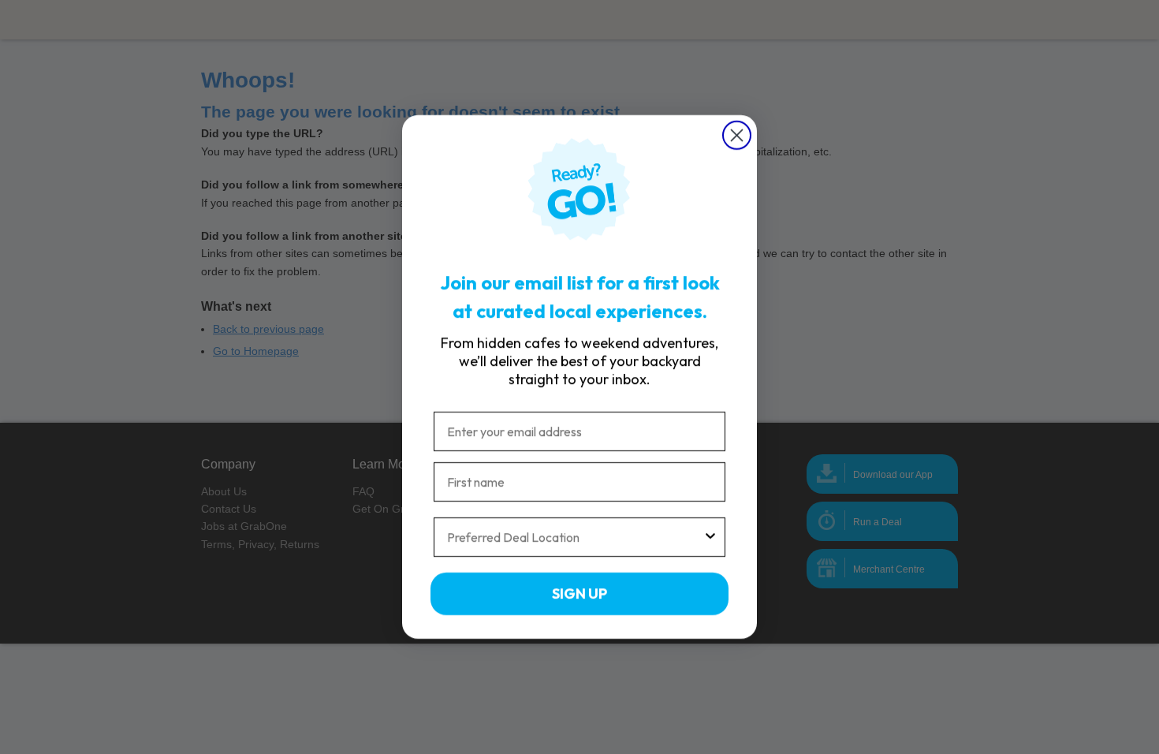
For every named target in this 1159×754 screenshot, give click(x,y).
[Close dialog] (737, 135)
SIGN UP (579, 593)
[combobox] (574, 537)
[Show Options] (710, 537)
